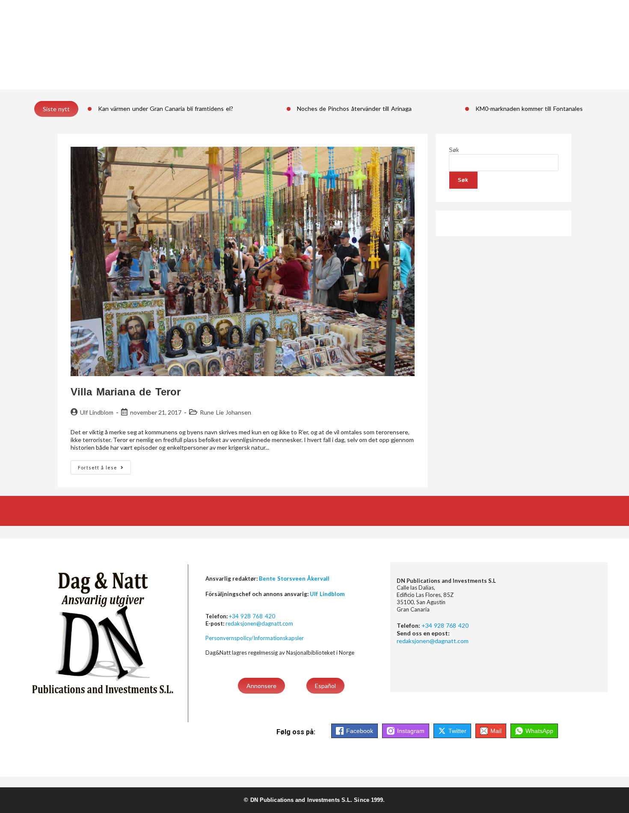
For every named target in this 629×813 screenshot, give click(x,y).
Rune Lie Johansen (225, 412)
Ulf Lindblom (96, 412)
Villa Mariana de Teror (126, 392)
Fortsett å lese (104, 465)
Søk (454, 150)
